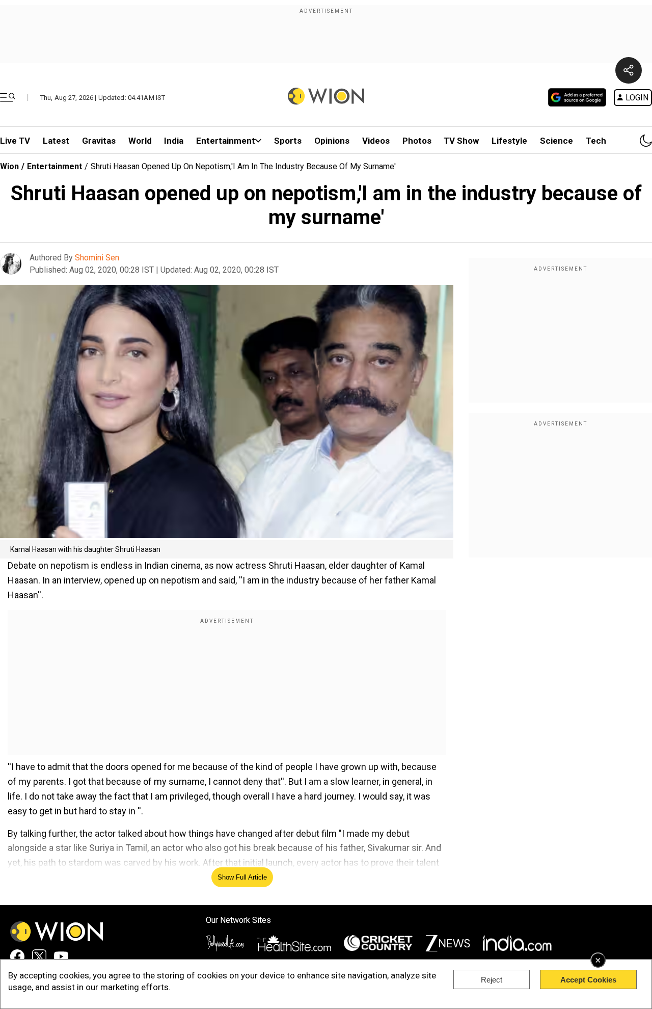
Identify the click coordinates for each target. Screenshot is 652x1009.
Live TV (15, 141)
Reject (491, 979)
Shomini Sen (97, 257)
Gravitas (99, 141)
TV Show (461, 141)
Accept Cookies (588, 979)
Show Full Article (242, 877)
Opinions (331, 141)
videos (376, 141)
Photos (416, 141)
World (140, 141)
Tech (596, 141)
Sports (288, 141)
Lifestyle (509, 141)
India (173, 141)
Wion (9, 166)
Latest (56, 141)
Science (556, 141)
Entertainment (225, 141)
